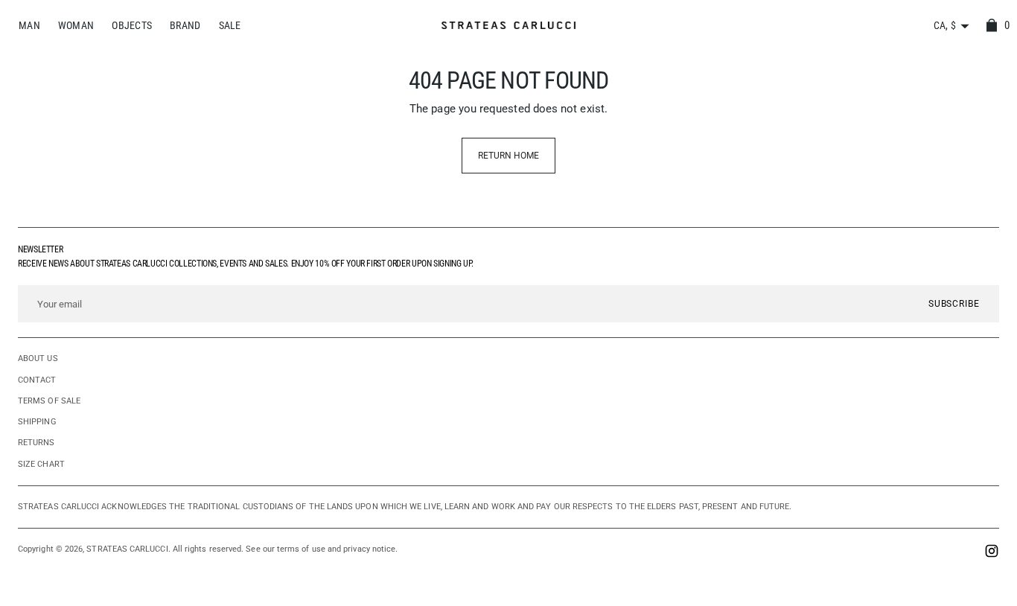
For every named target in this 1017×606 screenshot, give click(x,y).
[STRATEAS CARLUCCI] (508, 26)
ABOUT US (38, 358)
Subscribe (954, 304)
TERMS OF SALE (49, 401)
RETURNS (36, 442)
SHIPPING (37, 422)
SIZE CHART (41, 464)
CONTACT (37, 380)
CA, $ (945, 25)
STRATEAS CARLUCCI (127, 549)
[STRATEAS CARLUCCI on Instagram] (991, 552)
